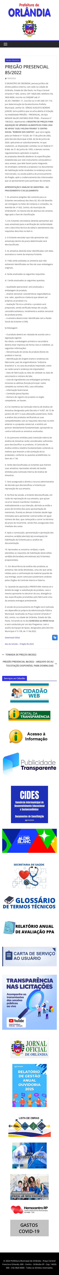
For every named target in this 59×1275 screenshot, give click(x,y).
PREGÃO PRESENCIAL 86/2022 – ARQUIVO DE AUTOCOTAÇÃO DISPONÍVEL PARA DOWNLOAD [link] (28, 663)
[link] (29, 10)
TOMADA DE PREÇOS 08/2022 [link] (20, 654)
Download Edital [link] (12, 637)
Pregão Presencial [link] (13, 60)
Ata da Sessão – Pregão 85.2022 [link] (19, 644)
